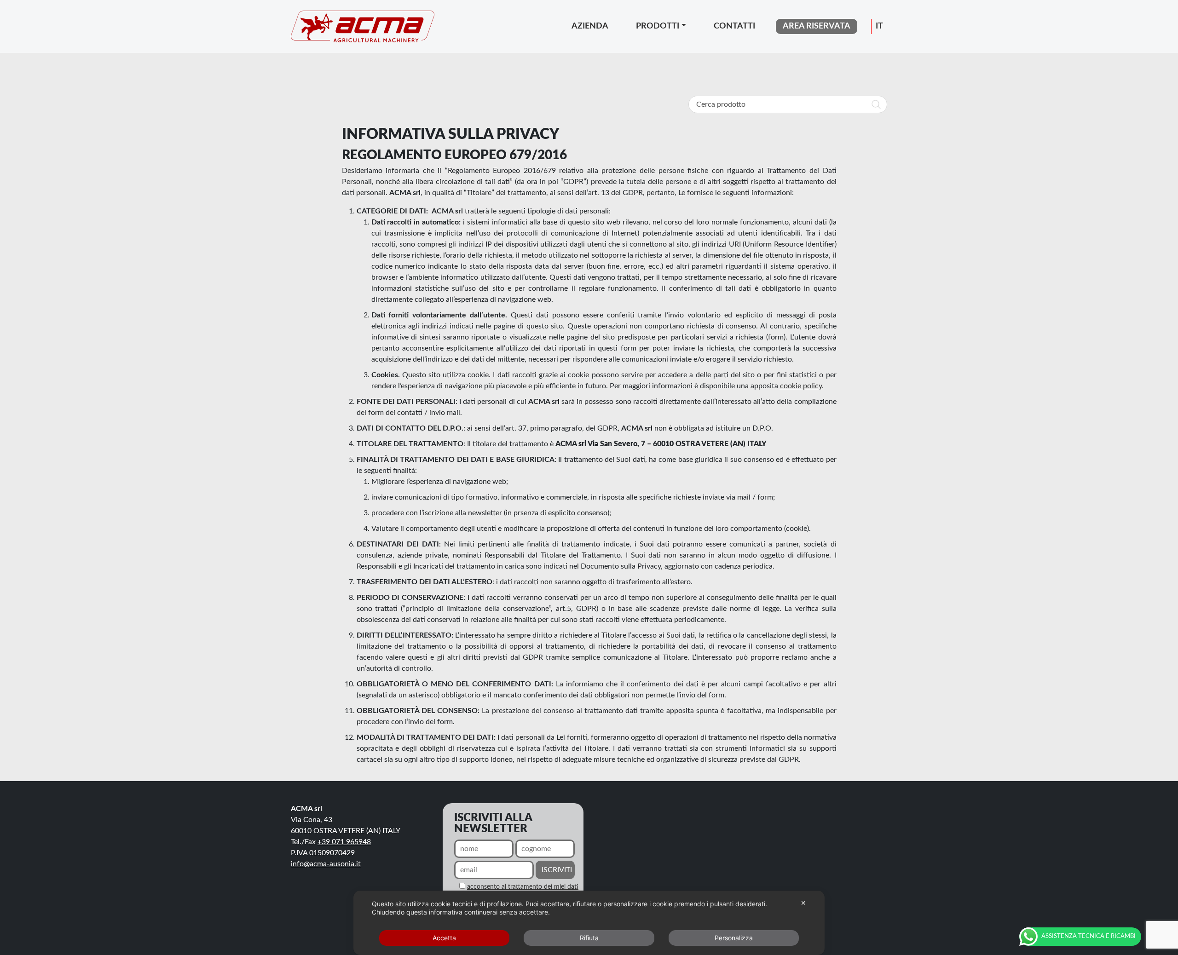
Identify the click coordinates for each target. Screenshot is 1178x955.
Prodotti (657, 26)
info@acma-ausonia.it (326, 864)
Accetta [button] (444, 938)
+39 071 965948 (344, 842)
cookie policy (801, 386)
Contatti (734, 26)
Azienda (590, 26)
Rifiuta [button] (589, 938)
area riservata (816, 26)
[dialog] (589, 923)
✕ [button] (803, 903)
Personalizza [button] (734, 938)
